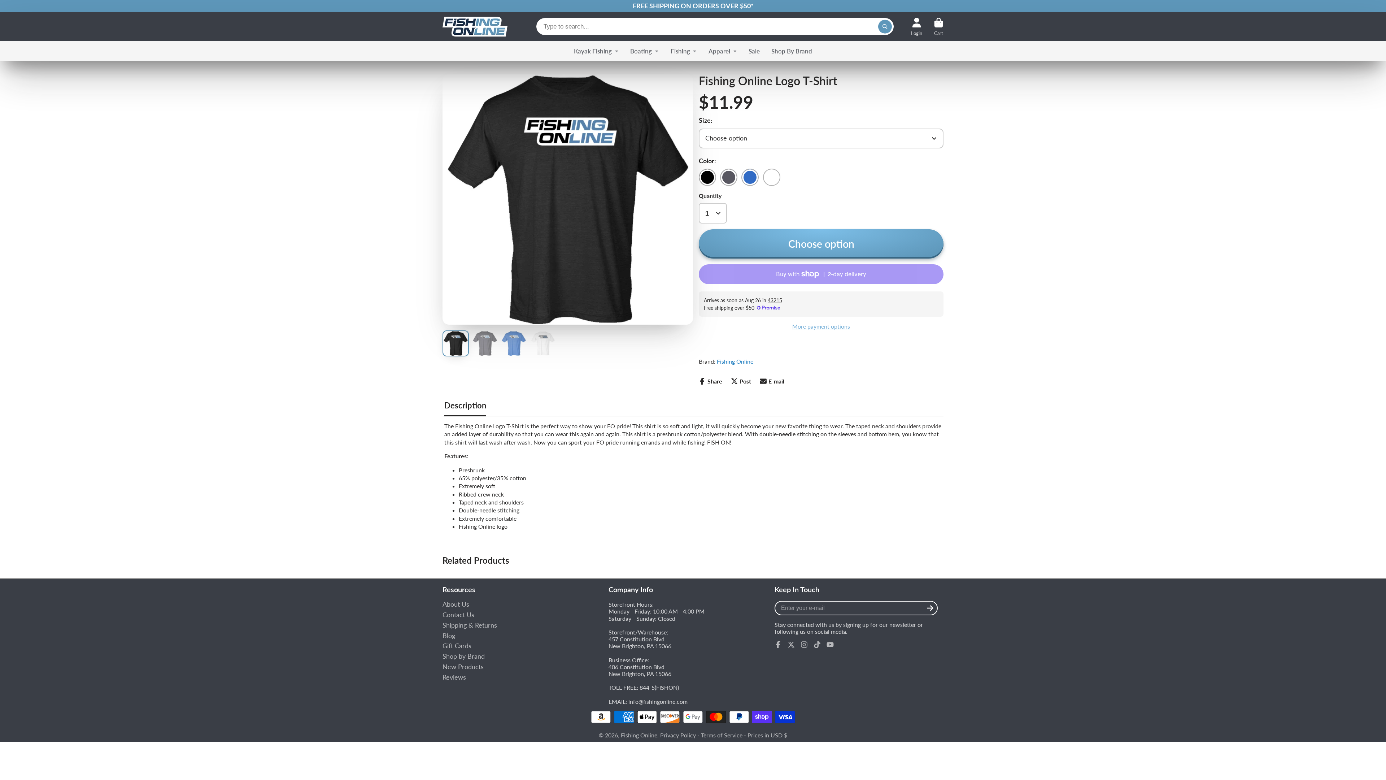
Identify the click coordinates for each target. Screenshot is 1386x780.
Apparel (719, 51)
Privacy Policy (678, 735)
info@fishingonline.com (658, 701)
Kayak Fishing (593, 51)
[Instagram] (804, 644)
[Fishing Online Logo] (475, 26)
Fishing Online (735, 361)
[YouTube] (830, 644)
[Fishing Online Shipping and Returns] (693, 6)
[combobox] (715, 26)
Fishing (680, 51)
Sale (754, 51)
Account (916, 27)
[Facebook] (778, 644)
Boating (641, 51)
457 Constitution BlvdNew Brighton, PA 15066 (640, 642)
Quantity (710, 195)
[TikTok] (817, 644)
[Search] (885, 27)
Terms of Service (721, 735)
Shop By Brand (791, 51)
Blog (449, 635)
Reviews (454, 677)
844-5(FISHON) (659, 687)
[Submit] (930, 608)
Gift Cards (457, 645)
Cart (938, 27)
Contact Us (458, 614)
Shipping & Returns (470, 625)
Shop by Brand (464, 656)
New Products (463, 666)
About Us (456, 604)
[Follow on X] (791, 644)
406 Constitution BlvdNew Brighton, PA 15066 (640, 670)
